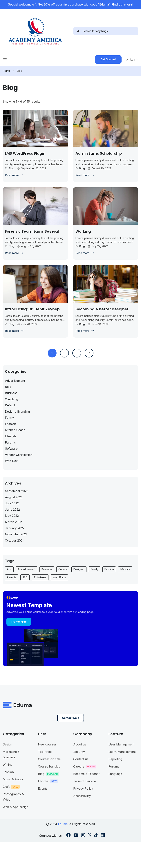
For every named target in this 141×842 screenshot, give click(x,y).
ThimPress (40, 577)
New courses (47, 744)
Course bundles (49, 766)
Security (79, 752)
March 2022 (13, 522)
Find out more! (122, 4)
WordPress (59, 577)
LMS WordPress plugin (25, 153)
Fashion (10, 424)
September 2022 (16, 491)
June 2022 (12, 509)
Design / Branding (17, 411)
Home (6, 70)
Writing (7, 764)
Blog (11, 168)
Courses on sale (49, 759)
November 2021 (16, 534)
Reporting (115, 759)
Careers (78, 766)
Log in (134, 59)
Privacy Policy (83, 788)
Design (7, 744)
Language (115, 774)
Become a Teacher (86, 774)
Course (62, 569)
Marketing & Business (11, 754)
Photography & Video (13, 796)
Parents (10, 442)
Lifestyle (10, 436)
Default (10, 405)
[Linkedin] (103, 835)
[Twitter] (89, 835)
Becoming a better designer (102, 309)
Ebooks (43, 781)
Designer (78, 569)
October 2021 (14, 540)
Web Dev (11, 461)
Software (11, 448)
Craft (6, 786)
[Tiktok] (96, 835)
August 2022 (14, 497)
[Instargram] (83, 835)
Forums (114, 766)
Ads (9, 569)
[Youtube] (75, 835)
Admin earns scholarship (98, 153)
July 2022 (12, 503)
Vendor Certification (18, 455)
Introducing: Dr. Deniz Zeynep (32, 309)
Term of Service (84, 781)
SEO (25, 577)
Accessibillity (82, 796)
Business (11, 393)
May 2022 (12, 515)
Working (83, 231)
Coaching (11, 399)
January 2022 (14, 528)
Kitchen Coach (15, 430)
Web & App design (15, 807)
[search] (78, 31)
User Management (121, 744)
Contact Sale (70, 717)
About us (79, 744)
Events (42, 788)
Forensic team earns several (32, 231)
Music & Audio (13, 779)
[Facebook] (68, 835)
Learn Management (122, 752)
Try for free (19, 621)
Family (9, 417)
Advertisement (15, 380)
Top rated (45, 752)
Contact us (80, 759)
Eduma (63, 824)
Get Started (108, 59)
